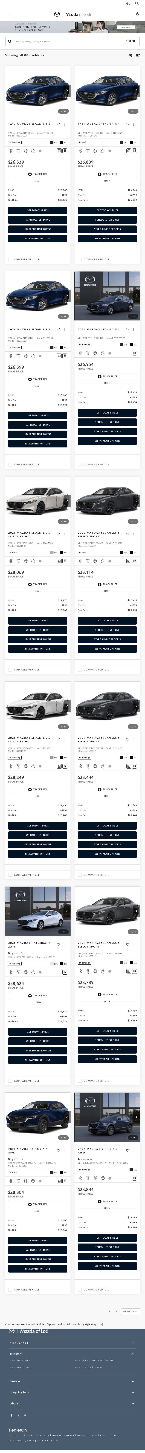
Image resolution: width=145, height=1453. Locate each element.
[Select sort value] (137, 55)
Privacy (69, 1435)
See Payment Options (37, 238)
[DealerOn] (18, 1430)
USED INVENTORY (20, 1367)
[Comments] (59, 150)
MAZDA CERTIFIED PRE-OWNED (94, 1360)
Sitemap (57, 1435)
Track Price (40, 174)
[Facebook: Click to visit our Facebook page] (12, 1415)
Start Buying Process (37, 229)
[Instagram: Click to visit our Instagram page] (25, 1415)
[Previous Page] (109, 1311)
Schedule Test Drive (38, 219)
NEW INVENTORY (20, 1360)
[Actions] (64, 124)
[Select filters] (131, 55)
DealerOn (43, 1435)
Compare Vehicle (27, 259)
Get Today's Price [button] (37, 210)
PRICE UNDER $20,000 (88, 1367)
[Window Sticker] (64, 150)
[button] (67, 91)
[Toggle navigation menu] (5, 14)
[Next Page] (116, 1311)
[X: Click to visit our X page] (18, 1415)
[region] (37, 195)
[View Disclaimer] (40, 151)
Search (130, 41)
